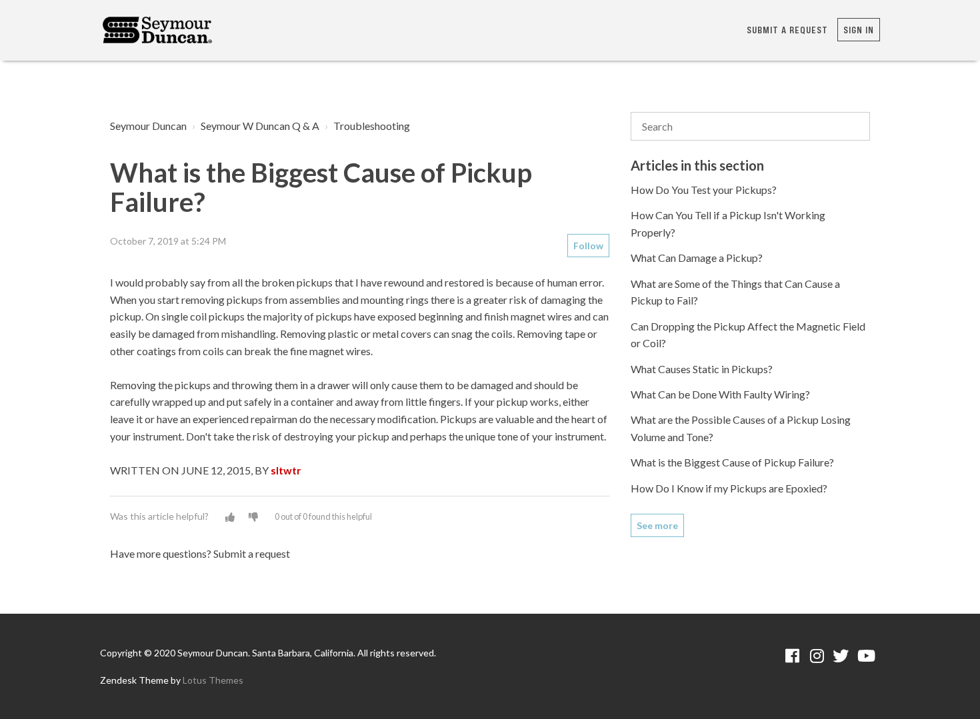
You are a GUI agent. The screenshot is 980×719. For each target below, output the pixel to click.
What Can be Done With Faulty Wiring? (720, 394)
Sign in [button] (858, 29)
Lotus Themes (213, 680)
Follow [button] (588, 245)
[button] (230, 516)
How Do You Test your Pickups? (704, 189)
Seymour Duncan (148, 125)
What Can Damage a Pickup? (697, 257)
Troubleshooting (371, 125)
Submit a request (787, 29)
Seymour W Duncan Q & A (260, 125)
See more (657, 525)
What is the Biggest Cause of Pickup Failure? (732, 462)
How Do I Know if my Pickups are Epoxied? (729, 488)
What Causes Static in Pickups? (702, 368)
